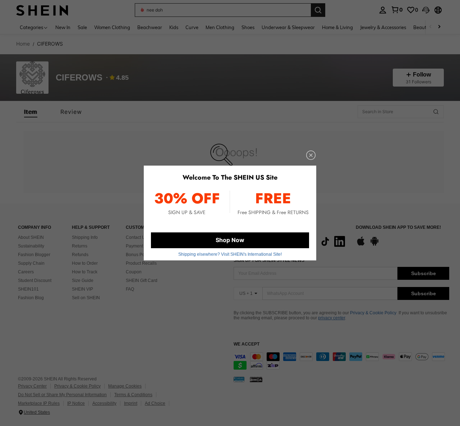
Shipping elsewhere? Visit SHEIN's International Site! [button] (230, 254)
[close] (310, 155)
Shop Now (230, 240)
